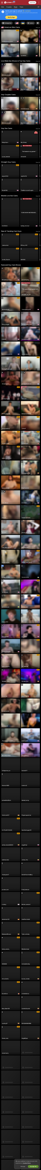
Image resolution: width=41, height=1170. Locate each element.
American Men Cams (12, 27)
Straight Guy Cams (8, 162)
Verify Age (11, 17)
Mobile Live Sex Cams (9, 196)
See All (38, 27)
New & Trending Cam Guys (11, 231)
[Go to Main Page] (12, 3)
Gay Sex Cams (6, 128)
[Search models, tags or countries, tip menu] (38, 7)
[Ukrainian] (22, 23)
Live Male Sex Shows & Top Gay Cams (15, 61)
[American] (17, 23)
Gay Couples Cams (8, 95)
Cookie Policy (27, 1163)
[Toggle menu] (2, 2)
